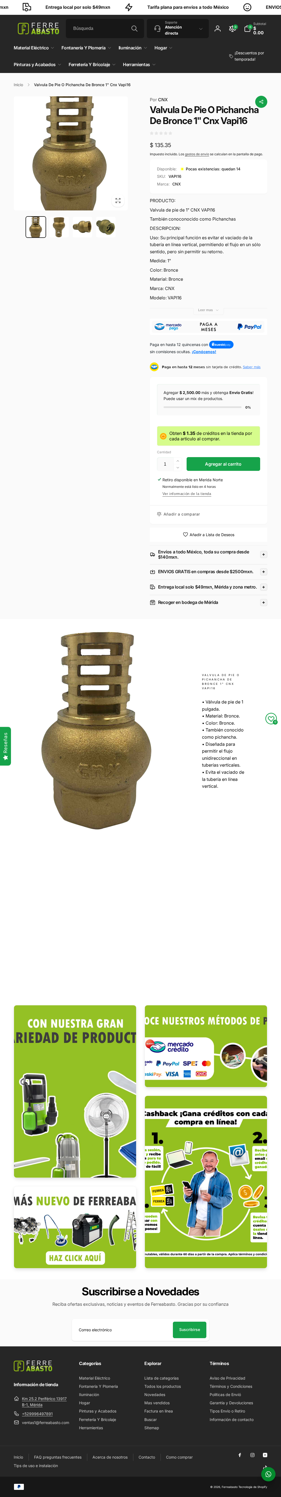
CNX (159, 99)
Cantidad (164, 452)
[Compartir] (261, 102)
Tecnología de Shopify (252, 1486)
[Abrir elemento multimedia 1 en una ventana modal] (71, 153)
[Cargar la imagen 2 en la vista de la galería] (59, 227)
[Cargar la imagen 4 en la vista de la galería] (106, 227)
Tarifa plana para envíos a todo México (157, 7)
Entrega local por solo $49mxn (47, 7)
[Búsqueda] (134, 28)
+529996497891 (37, 1413)
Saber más (252, 367)
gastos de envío (197, 154)
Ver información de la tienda (186, 494)
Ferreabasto (230, 1486)
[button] (255, 28)
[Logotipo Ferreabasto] (33, 1369)
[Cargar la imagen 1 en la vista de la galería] (36, 227)
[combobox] (105, 28)
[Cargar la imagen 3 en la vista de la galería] (82, 227)
